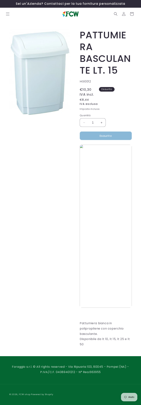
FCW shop (24, 394)
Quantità (85, 115)
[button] (8, 14)
